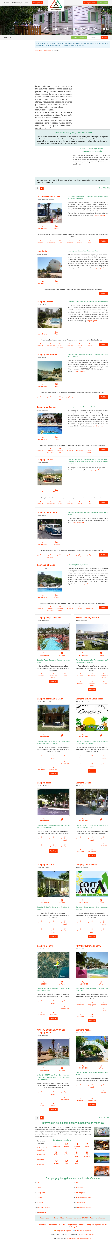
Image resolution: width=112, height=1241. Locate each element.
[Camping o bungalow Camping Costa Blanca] (92, 884)
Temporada (41, 1159)
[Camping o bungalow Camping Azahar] (92, 1049)
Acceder (103, 3)
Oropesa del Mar (44, 1207)
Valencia (7, 37)
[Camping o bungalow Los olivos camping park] (49, 212)
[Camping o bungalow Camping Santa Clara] (49, 528)
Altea (39, 1188)
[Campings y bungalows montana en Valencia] (56, 1152)
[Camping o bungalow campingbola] (49, 267)
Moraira (79, 1183)
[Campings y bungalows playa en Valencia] (77, 1144)
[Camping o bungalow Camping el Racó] (49, 476)
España (38, 3)
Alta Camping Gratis (21, 3)
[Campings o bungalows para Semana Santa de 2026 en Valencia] (77, 1152)
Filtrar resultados (80, 37)
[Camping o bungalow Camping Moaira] (92, 802)
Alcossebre (42, 1212)
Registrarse (89, 3)
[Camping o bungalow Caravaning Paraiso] (49, 581)
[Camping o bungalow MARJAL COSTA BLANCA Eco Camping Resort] (53, 1052)
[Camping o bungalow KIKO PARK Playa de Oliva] (92, 965)
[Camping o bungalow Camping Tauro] (53, 802)
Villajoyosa (41, 1193)
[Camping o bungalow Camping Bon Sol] (53, 965)
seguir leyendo (100, 215)
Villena (40, 1197)
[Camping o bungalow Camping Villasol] (49, 318)
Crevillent (41, 1202)
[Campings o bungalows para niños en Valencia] (77, 1161)
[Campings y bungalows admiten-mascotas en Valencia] (87, 1152)
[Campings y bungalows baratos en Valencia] (67, 1144)
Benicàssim (81, 1202)
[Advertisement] (17, 121)
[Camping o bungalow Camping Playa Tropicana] (53, 637)
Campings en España (63, 1230)
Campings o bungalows (41, 1142)
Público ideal (41, 1155)
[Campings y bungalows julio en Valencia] (67, 1161)
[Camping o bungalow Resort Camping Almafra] (92, 637)
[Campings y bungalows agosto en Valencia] (56, 1161)
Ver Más (103, 241)
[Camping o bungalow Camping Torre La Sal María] (53, 718)
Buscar (104, 37)
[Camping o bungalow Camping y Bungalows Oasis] (92, 718)
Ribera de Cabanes (84, 1207)
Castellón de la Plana (83, 1197)
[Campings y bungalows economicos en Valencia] (56, 1144)
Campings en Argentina (83, 1230)
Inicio (7, 3)
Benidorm (79, 1188)
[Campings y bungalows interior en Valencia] (67, 1152)
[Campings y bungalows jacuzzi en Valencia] (87, 1144)
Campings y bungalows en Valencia (78, 1238)
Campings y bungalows (43, 50)
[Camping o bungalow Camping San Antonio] (49, 371)
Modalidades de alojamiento (42, 1149)
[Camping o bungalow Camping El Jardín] (53, 884)
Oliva (39, 1183)
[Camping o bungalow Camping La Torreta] (49, 423)
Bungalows (40, 1164)
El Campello (80, 1193)
